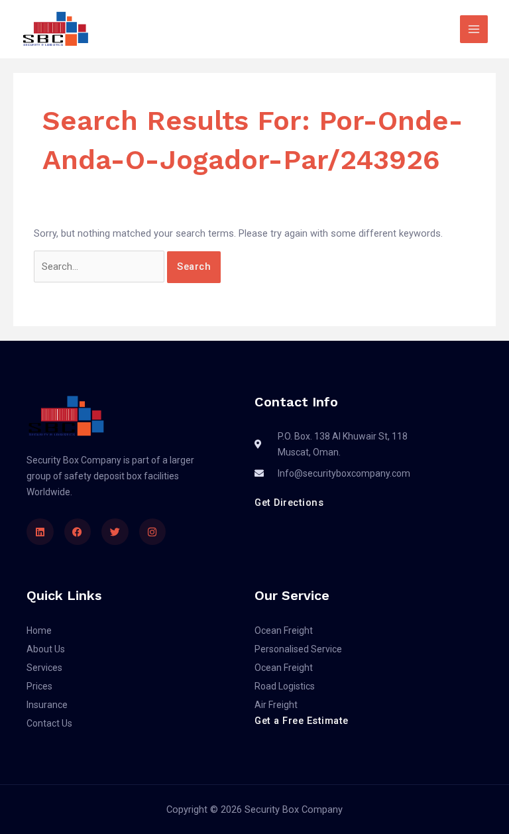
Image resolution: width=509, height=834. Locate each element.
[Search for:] (100, 266)
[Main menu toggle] (474, 29)
